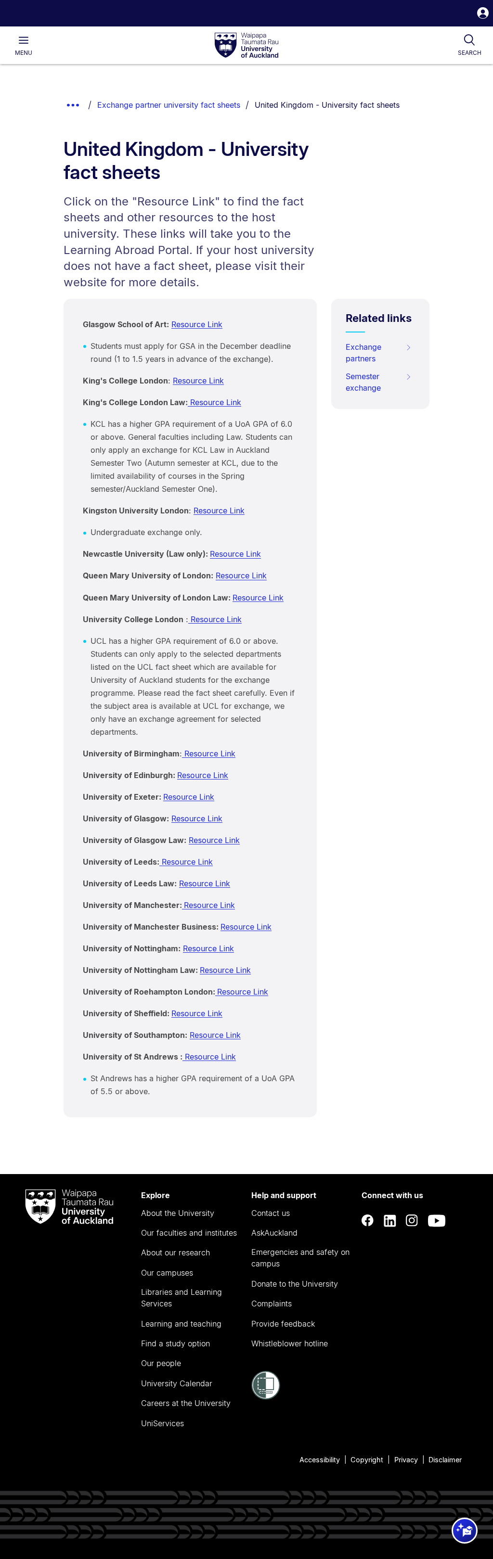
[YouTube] (436, 1220)
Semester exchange (363, 382)
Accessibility (319, 1460)
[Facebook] (368, 1220)
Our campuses (167, 1273)
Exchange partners (363, 352)
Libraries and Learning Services (181, 1297)
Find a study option (175, 1343)
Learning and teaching (181, 1324)
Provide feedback (283, 1324)
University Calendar (176, 1383)
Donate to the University (294, 1284)
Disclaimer (445, 1460)
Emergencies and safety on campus (300, 1257)
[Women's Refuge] (265, 1397)
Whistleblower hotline (289, 1343)
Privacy (406, 1460)
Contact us (270, 1213)
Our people (161, 1363)
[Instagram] (412, 1220)
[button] (483, 14)
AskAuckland (274, 1233)
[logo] (246, 46)
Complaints (271, 1303)
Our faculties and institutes (189, 1233)
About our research (175, 1252)
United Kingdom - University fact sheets (327, 105)
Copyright (366, 1460)
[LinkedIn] (390, 1220)
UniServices (162, 1423)
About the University (177, 1213)
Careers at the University (186, 1403)
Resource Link (196, 324)
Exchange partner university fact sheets (168, 105)
